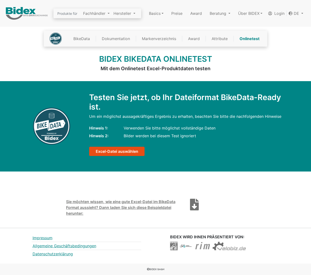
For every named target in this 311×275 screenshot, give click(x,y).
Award (196, 13)
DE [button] (296, 13)
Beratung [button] (218, 13)
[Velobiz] (229, 245)
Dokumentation (116, 38)
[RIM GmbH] (202, 245)
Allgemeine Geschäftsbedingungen (64, 245)
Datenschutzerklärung (53, 253)
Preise (176, 13)
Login (279, 13)
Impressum (42, 237)
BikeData (81, 38)
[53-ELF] (186, 245)
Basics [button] (155, 13)
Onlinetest (249, 38)
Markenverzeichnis (159, 38)
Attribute (220, 38)
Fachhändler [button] (95, 13)
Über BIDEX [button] (248, 13)
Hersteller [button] (122, 13)
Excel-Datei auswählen (117, 151)
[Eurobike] (174, 245)
